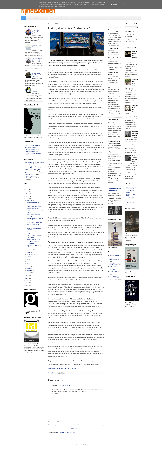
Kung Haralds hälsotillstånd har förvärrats (114, 268)
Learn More (114, 4)
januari (29, 273)
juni (28, 261)
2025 (27, 189)
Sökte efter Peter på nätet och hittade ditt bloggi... (33, 177)
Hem (23, 18)
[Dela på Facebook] (62, 373)
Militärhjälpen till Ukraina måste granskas (130, 202)
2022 (27, 196)
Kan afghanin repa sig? (33, 208)
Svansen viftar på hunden (33, 239)
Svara (53, 395)
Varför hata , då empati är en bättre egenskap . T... (32, 166)
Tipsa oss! (65, 18)
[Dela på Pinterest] (64, 373)
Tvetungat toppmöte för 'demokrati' (33, 203)
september (30, 254)
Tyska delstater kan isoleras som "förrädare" (37, 89)
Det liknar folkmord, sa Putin (34, 222)
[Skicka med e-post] (57, 373)
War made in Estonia (30, 147)
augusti (29, 256)
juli (28, 259)
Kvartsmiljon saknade (114, 96)
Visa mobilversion (76, 428)
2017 (27, 282)
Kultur (29, 18)
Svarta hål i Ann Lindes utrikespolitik (33, 242)
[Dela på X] (61, 373)
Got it (122, 4)
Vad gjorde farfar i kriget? (135, 107)
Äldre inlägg (100, 425)
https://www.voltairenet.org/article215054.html (62, 368)
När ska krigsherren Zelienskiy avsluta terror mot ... (33, 170)
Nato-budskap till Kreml (31, 151)
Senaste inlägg (52, 425)
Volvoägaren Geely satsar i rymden (115, 263)
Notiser (51, 18)
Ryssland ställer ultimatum (34, 206)
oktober (29, 252)
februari (29, 270)
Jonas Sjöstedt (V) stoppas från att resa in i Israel (116, 273)
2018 (27, 280)
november (30, 249)
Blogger (87, 445)
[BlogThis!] (59, 373)
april (28, 266)
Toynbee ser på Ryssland (130, 198)
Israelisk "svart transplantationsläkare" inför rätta (37, 75)
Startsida (76, 425)
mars (28, 268)
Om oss (58, 18)
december (30, 200)
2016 (27, 285)
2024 (27, 191)
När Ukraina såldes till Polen (32, 149)
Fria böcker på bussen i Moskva (135, 133)
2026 (27, 187)
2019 (27, 278)
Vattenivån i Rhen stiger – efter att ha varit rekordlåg (115, 278)
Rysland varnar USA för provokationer (33, 225)
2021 (27, 198)
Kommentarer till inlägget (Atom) (66, 432)
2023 (27, 194)
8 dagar (35, 18)
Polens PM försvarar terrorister (33, 145)
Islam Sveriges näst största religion (131, 188)
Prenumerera (43, 18)
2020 (27, 276)
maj (28, 263)
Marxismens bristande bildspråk (135, 157)
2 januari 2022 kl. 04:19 (63, 385)
